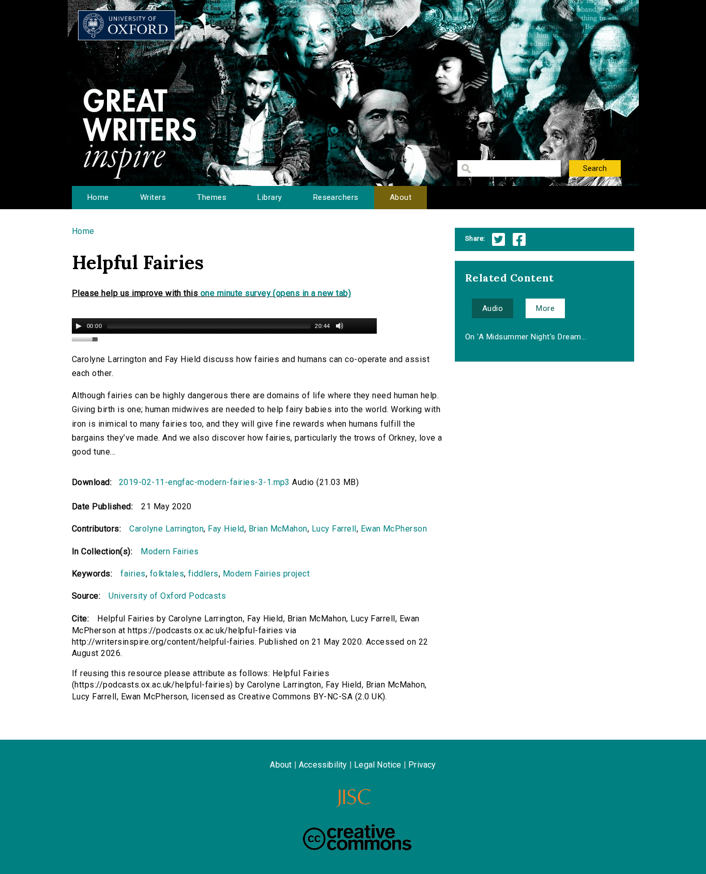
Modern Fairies (170, 551)
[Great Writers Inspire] (126, 25)
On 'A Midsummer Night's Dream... (526, 336)
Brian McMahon (278, 529)
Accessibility (323, 765)
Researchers (336, 197)
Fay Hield (226, 529)
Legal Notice (377, 765)
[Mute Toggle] (339, 326)
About (400, 197)
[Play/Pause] (78, 326)
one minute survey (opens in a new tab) (276, 293)
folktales (167, 574)
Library (269, 197)
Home (98, 197)
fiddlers (203, 574)
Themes (211, 197)
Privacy (422, 765)
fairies (132, 574)
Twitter (498, 239)
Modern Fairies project (266, 574)
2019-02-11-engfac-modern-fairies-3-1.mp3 (204, 482)
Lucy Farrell (334, 529)
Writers (153, 197)
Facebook (519, 239)
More (545, 308)
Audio (492, 308)
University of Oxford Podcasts (167, 596)
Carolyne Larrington (166, 529)
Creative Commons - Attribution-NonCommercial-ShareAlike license (357, 837)
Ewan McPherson (394, 529)
